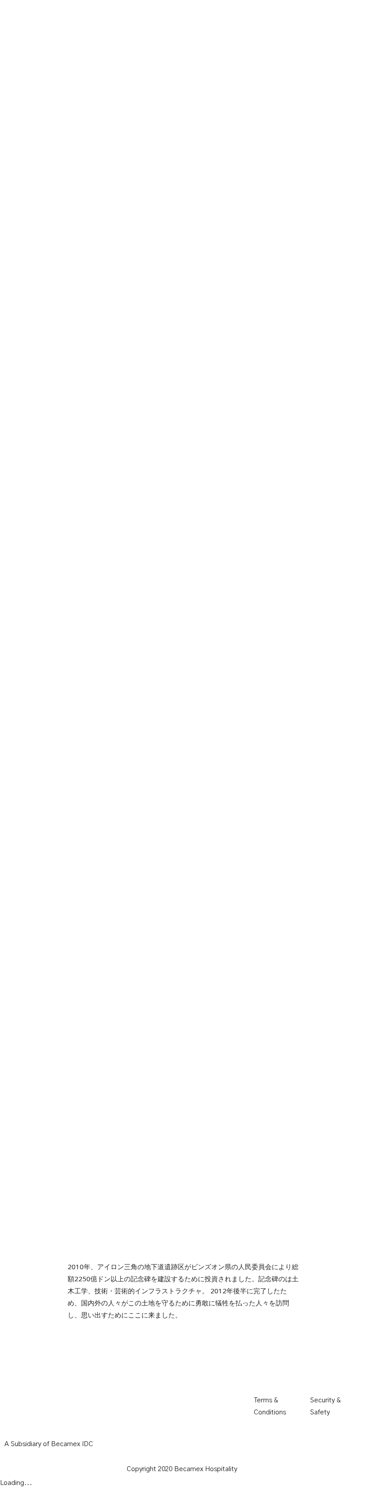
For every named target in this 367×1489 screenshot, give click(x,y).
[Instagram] (289, 1370)
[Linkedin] (313, 1370)
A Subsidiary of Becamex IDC (48, 1444)
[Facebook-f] (265, 1370)
